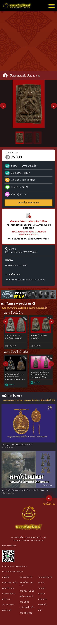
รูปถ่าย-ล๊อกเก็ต (27, 607)
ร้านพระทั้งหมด (8, 593)
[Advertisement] (28, 40)
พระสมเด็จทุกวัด (45, 577)
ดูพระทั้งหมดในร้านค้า (28, 202)
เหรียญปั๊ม (42, 604)
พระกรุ (41, 582)
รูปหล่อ (41, 593)
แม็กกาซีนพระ (8, 588)
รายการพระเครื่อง (10, 582)
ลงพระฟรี (6, 610)
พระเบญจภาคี (26, 577)
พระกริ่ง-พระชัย (27, 590)
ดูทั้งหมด (51, 400)
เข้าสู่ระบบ (6, 599)
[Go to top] (49, 498)
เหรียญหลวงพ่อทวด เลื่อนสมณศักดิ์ (17, 444)
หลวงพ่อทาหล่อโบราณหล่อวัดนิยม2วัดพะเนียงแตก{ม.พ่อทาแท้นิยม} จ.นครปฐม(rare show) (40, 376)
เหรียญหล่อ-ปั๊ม (27, 596)
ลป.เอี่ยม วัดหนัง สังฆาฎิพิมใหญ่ (39, 336)
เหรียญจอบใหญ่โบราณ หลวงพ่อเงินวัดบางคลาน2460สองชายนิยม (15, 377)
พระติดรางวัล (26, 612)
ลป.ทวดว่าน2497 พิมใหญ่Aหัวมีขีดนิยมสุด (13, 336)
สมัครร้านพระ (8, 604)
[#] (8, 551)
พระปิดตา (24, 601)
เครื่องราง (42, 599)
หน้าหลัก (5, 577)
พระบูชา (41, 588)
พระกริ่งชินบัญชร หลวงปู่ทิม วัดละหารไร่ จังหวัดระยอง (25, 490)
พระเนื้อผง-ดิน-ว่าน (27, 584)
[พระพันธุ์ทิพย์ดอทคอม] (17, 4)
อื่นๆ (40, 610)
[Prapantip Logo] (28, 508)
